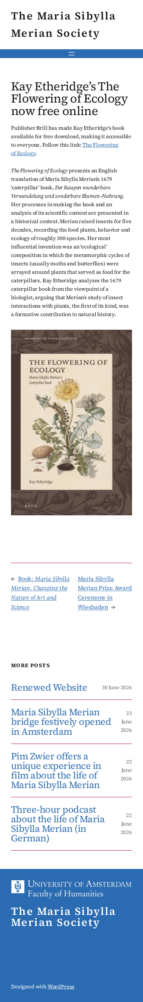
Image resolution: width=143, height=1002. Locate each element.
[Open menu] (71, 53)
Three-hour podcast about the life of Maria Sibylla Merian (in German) (57, 824)
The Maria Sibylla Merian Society (63, 917)
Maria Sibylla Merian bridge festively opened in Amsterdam (61, 721)
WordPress (61, 986)
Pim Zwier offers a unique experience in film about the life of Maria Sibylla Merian (56, 770)
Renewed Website (49, 687)
